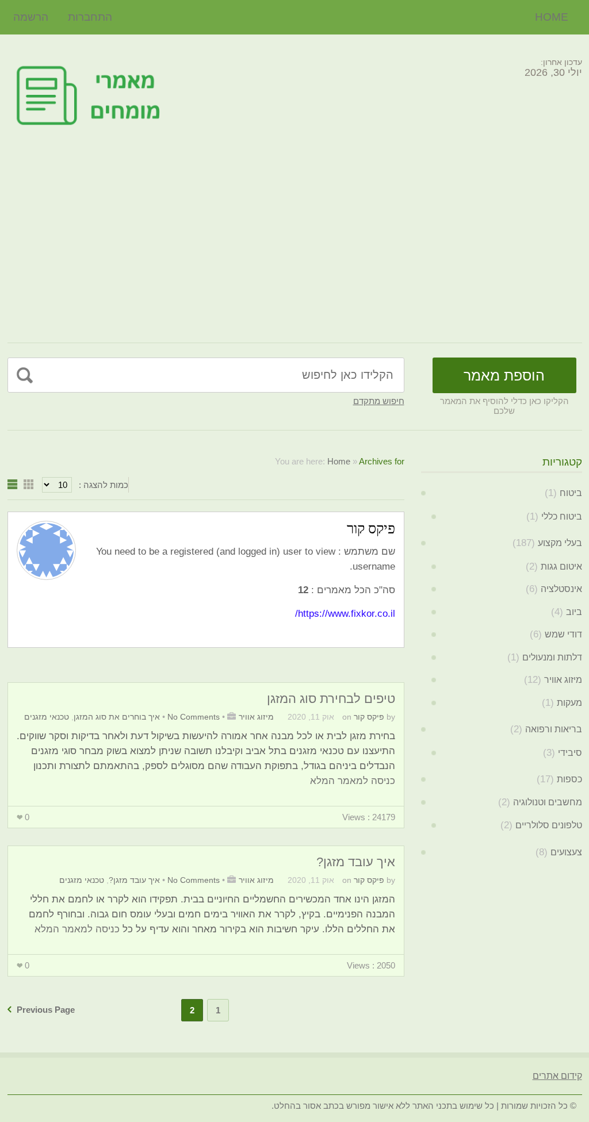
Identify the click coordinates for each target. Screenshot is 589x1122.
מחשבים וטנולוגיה (547, 802)
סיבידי (570, 753)
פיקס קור (369, 716)
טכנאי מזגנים (46, 716)
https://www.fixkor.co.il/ (345, 613)
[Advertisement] (294, 239)
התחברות (90, 17)
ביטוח (571, 493)
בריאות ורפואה (553, 729)
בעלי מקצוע (560, 543)
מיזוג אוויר (256, 716)
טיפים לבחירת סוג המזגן (331, 698)
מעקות (569, 703)
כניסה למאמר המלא (352, 780)
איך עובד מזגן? (355, 862)
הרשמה (30, 17)
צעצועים (566, 852)
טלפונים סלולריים (548, 825)
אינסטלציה (561, 589)
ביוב (574, 612)
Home (551, 17)
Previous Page (46, 1010)
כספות (569, 779)
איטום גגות (561, 566)
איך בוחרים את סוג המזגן (117, 716)
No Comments (193, 716)
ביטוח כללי (561, 516)
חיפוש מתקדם (378, 401)
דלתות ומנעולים (552, 657)
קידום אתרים (557, 1076)
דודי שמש (563, 634)
